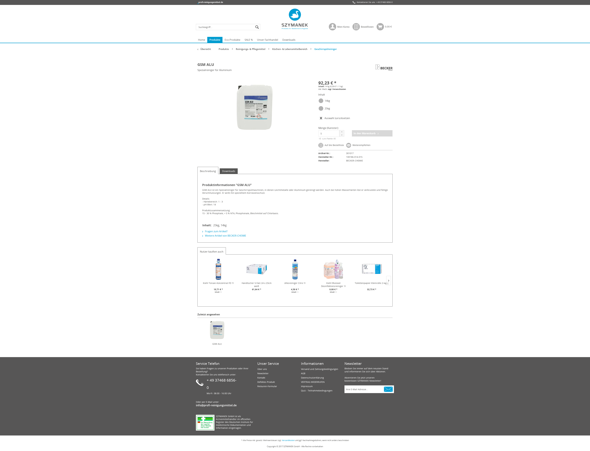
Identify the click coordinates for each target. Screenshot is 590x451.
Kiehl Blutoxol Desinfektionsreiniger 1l (333, 285)
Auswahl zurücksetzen (337, 118)
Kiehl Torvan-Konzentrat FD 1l (218, 283)
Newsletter (263, 373)
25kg (327, 108)
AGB (303, 373)
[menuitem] (229, 27)
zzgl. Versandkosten (337, 89)
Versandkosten (288, 440)
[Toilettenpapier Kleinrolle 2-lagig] (371, 269)
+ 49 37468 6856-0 (384, 2)
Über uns (262, 369)
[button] (341, 131)
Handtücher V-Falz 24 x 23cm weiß (256, 285)
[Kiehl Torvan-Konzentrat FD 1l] (218, 269)
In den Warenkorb (365, 133)
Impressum (307, 386)
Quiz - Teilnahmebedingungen (316, 390)
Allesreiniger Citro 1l (294, 283)
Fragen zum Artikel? (216, 231)
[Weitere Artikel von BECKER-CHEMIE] (384, 67)
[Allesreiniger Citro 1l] (295, 269)
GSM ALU (217, 343)
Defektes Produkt (266, 381)
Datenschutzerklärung (312, 377)
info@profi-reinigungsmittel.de (216, 405)
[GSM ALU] (216, 330)
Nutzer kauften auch (211, 251)
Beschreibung (208, 171)
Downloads (228, 171)
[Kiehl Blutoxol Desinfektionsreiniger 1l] (333, 269)
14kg (327, 100)
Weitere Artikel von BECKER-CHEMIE (225, 235)
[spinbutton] (331, 133)
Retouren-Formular (267, 386)
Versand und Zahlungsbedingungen (319, 369)
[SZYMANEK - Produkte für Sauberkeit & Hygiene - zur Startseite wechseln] (295, 18)
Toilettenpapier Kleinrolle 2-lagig (372, 283)
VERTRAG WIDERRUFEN (313, 381)
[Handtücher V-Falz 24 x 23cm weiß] (256, 269)
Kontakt (261, 377)
